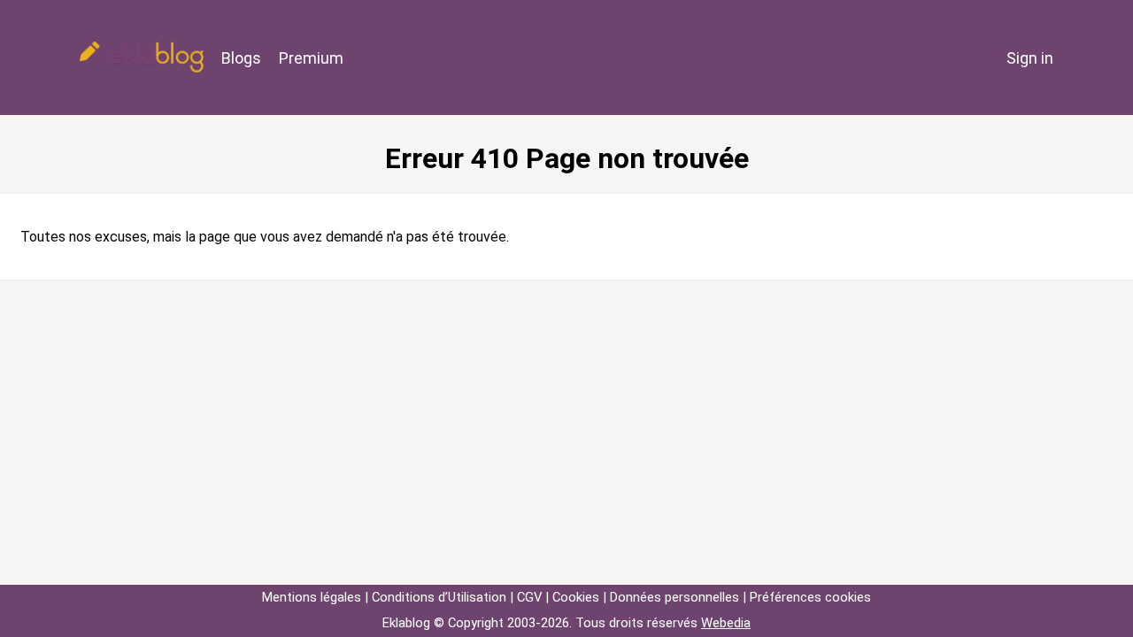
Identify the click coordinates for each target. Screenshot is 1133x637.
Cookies (575, 597)
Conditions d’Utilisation (439, 597)
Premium (311, 58)
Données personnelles (674, 597)
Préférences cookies (810, 597)
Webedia (726, 623)
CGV (529, 597)
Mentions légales (311, 597)
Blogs (241, 58)
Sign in (1029, 58)
